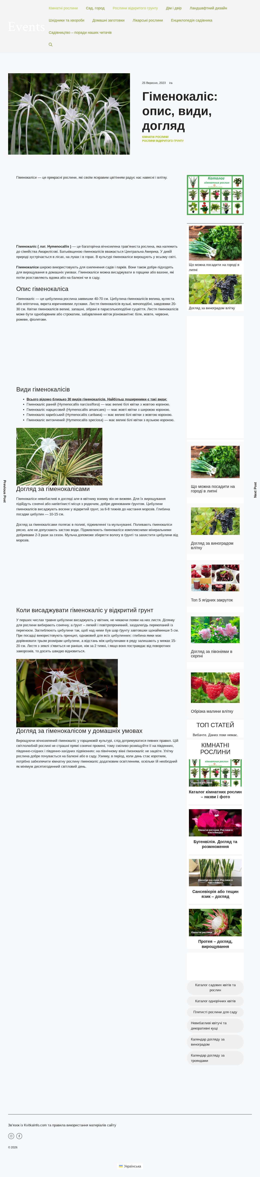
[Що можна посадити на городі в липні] (215, 244)
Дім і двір (174, 8)
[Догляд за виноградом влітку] (215, 290)
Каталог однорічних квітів (215, 1001)
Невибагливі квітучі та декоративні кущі (208, 1025)
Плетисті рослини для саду (215, 1012)
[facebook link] (19, 1136)
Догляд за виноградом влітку (212, 308)
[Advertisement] (97, 213)
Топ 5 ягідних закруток (212, 600)
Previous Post (5, 491)
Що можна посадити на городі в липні (213, 488)
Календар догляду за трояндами (207, 1058)
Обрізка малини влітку (212, 711)
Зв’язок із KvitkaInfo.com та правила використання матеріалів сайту (62, 1125)
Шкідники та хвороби (66, 20)
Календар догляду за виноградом (207, 1042)
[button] (50, 45)
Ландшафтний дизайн (208, 8)
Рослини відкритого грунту (135, 8)
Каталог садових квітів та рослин (215, 987)
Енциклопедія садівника (191, 20)
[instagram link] (11, 1136)
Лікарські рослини (148, 20)
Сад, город (95, 8)
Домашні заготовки (108, 20)
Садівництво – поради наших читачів (80, 33)
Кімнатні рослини (63, 8)
